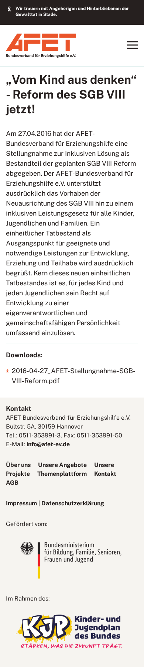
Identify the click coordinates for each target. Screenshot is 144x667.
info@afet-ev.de (48, 444)
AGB (12, 482)
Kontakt (105, 473)
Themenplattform (62, 473)
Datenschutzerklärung (72, 503)
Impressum (21, 503)
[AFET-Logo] (41, 55)
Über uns (18, 464)
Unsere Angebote (62, 464)
